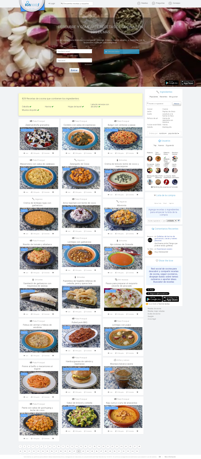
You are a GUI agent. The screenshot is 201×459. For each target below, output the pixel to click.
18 (94, 446)
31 (29, 451)
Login (52, 3)
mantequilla (166, 127)
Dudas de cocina (154, 314)
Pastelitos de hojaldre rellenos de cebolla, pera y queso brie (79, 282)
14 (76, 446)
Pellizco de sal (152, 118)
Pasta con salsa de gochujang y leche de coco (37, 409)
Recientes (164, 97)
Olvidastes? (88, 64)
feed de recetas (164, 304)
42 (79, 451)
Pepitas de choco (168, 111)
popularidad (172, 133)
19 (99, 446)
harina (165, 125)
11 (63, 446)
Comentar (47, 153)
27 (135, 446)
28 (139, 446)
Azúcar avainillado (154, 125)
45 (92, 451)
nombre (162, 133)
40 (70, 451)
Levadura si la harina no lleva (168, 115)
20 (103, 446)
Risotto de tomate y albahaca (37, 244)
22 (112, 446)
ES (31, 9)
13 (72, 446)
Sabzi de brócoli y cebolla (79, 403)
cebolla (150, 127)
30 (25, 451)
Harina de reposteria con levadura (167, 120)
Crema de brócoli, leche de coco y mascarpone (122, 165)
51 (119, 451)
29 (20, 451)
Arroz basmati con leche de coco (79, 203)
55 (137, 451)
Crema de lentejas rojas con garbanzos (37, 204)
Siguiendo (170, 145)
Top (155, 145)
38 (61, 451)
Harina (48, 107)
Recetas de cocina (32, 6)
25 (126, 446)
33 (38, 451)
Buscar (176, 103)
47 (101, 451)
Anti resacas (122, 280)
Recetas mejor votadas (156, 311)
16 (85, 446)
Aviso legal (152, 319)
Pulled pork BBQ (79, 322)
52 (124, 451)
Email (165, 203)
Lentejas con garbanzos (79, 242)
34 (43, 451)
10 (58, 446)
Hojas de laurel (75, 107)
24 (121, 446)
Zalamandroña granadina (37, 125)
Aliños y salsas (122, 360)
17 (90, 446)
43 (83, 451)
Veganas (81, 160)
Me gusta (36, 153)
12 (68, 446)
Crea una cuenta (113, 52)
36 (52, 451)
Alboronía (121, 205)
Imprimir (171, 203)
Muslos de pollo (29, 110)
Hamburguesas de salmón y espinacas (79, 362)
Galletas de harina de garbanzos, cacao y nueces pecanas (166, 238)
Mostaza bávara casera (121, 364)
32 (34, 451)
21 (108, 446)
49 (110, 451)
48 (106, 451)
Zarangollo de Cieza (79, 164)
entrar (74, 70)
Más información (170, 457)
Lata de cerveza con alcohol (100, 105)
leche (149, 111)
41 (74, 451)
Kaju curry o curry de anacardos (121, 403)
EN (33, 9)
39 (65, 451)
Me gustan (173, 97)
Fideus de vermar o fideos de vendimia (37, 326)
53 (128, 451)
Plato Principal (38, 121)
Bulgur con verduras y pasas (122, 125)
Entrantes (123, 160)
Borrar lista (158, 203)
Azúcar (149, 109)
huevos (165, 109)
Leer (27, 153)
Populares (154, 97)
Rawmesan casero (164, 249)
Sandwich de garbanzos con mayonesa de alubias (37, 284)
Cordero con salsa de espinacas (79, 125)
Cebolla (25, 107)
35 (47, 451)
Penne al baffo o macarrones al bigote (37, 367)
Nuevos (161, 145)
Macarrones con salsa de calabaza (37, 164)
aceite (149, 114)
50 (115, 451)
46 (97, 451)
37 (56, 451)
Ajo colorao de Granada (121, 244)
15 (81, 446)
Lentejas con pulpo (121, 325)
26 (130, 446)
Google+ (151, 316)
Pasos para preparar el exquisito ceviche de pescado (122, 284)
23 (117, 446)
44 (88, 451)
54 (132, 451)
